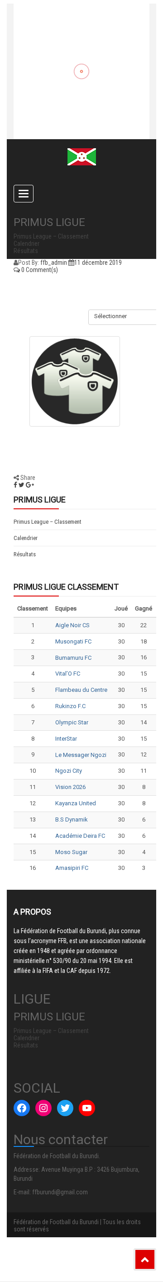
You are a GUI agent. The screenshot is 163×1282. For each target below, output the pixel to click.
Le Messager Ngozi (80, 754)
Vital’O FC (67, 673)
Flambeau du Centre (81, 689)
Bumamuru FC (73, 657)
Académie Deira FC (80, 835)
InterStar (66, 738)
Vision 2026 (70, 787)
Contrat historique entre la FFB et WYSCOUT (76, 43)
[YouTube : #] (87, 1108)
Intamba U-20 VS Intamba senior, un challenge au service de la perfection (66, 80)
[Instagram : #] (43, 1108)
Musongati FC (73, 641)
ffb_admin (53, 262)
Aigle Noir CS (72, 625)
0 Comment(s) (39, 269)
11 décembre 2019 (98, 262)
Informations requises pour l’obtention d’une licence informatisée (76, 121)
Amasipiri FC (71, 867)
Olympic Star (71, 722)
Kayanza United (75, 803)
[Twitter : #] (65, 1108)
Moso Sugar (71, 852)
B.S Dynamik (71, 819)
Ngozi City (68, 770)
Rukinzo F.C (70, 706)
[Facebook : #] (22, 1108)
